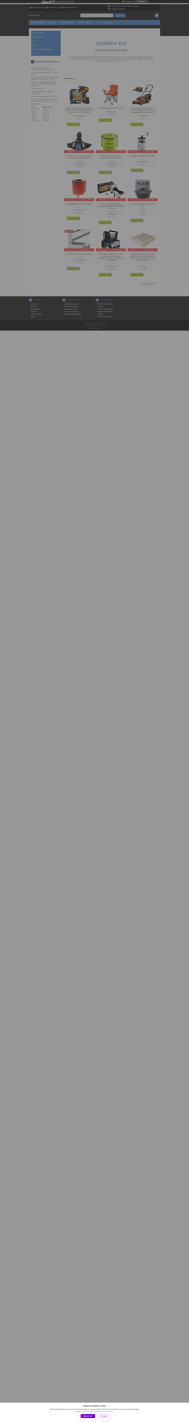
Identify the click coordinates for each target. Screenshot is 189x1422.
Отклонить (104, 1416)
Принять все (87, 1416)
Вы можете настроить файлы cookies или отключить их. (94, 1411)
